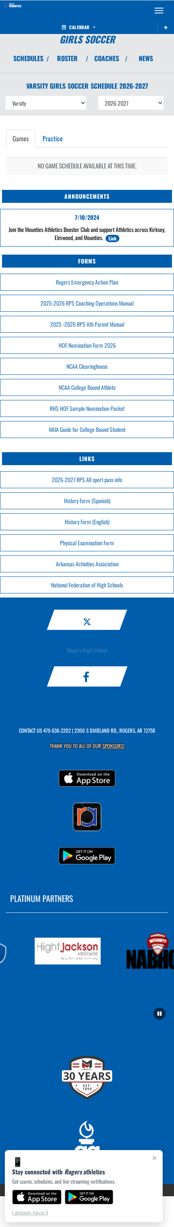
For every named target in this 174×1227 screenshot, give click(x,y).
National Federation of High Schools (87, 585)
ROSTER (67, 58)
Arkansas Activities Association (87, 563)
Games (21, 138)
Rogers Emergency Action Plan (87, 282)
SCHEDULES (28, 58)
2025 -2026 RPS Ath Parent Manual (87, 324)
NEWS (146, 58)
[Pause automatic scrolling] (159, 1014)
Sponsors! (113, 746)
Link (112, 238)
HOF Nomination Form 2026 (87, 345)
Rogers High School (87, 650)
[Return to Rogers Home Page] (12, 10)
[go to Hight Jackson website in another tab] (65, 951)
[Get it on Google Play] (89, 1197)
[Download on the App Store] (37, 1197)
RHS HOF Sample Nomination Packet (87, 408)
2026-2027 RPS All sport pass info (87, 479)
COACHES (106, 58)
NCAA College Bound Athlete (87, 387)
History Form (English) (87, 521)
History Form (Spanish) (87, 500)
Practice (52, 138)
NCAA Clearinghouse (87, 366)
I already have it (30, 1213)
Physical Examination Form (87, 542)
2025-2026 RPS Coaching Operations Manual (87, 303)
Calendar (79, 27)
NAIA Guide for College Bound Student (87, 429)
